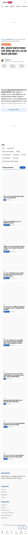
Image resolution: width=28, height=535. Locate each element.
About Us (4, 505)
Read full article (14, 109)
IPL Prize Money (6, 158)
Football (24, 6)
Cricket (12, 6)
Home (2, 39)
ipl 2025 (18, 151)
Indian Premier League (7, 151)
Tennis (3, 497)
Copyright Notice (6, 515)
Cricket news (10, 148)
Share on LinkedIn (22, 65)
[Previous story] (20, 527)
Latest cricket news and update (10, 161)
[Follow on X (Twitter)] (2, 482)
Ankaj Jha (8, 60)
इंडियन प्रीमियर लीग (9, 39)
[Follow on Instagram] (6, 482)
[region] (14, 22)
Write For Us (4, 518)
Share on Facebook (12, 65)
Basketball (4, 495)
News (6, 6)
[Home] (2, 7)
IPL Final (23, 154)
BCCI (3, 148)
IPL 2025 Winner (6, 154)
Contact (3, 507)
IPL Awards (16, 154)
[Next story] (25, 527)
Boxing (18, 6)
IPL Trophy (15, 158)
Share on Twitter (4, 65)
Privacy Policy (5, 510)
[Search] (25, 2)
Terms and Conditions (7, 513)
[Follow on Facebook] (10, 482)
